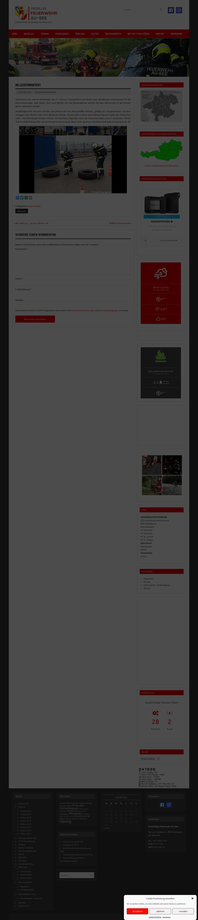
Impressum (167, 917)
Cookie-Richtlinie (155, 917)
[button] (192, 898)
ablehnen (160, 911)
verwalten (183, 911)
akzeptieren (137, 911)
